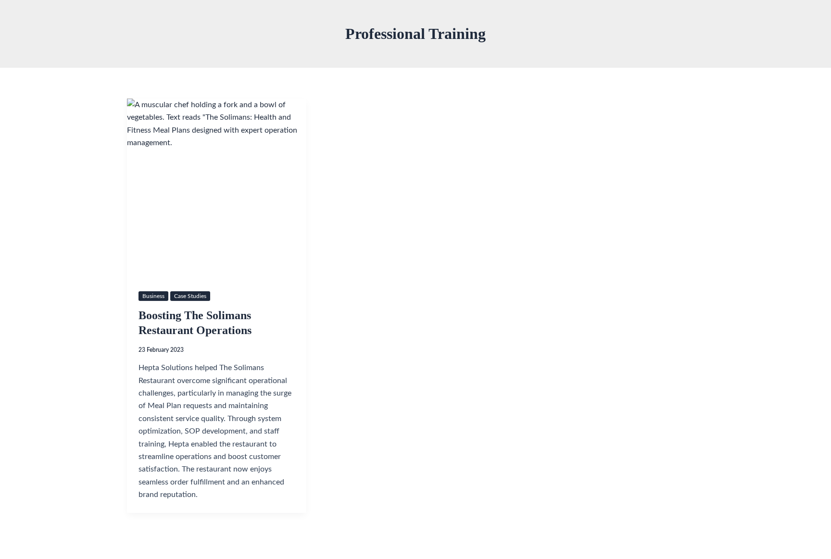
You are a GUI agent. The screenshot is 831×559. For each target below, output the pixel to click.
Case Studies (190, 296)
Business (153, 296)
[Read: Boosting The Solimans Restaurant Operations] (216, 188)
